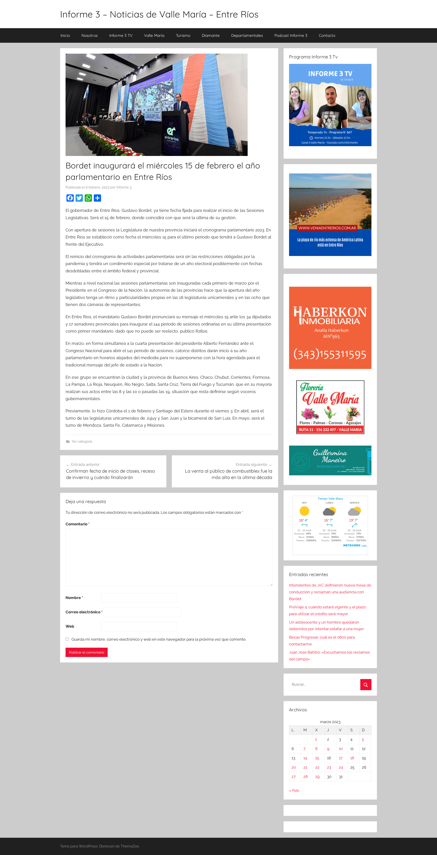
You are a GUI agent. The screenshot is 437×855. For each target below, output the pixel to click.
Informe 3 (124, 187)
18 (352, 758)
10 (341, 748)
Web (70, 626)
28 (305, 776)
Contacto (327, 35)
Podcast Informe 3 (290, 35)
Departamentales (247, 35)
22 (317, 767)
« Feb (294, 790)
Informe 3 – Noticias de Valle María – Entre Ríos (159, 14)
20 (294, 767)
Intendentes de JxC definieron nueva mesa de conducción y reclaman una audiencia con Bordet (330, 592)
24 (341, 767)
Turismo (183, 35)
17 (341, 758)
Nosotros (89, 35)
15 (317, 758)
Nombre (74, 597)
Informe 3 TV (120, 35)
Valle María (154, 35)
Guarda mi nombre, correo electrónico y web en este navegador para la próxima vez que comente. (158, 639)
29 (317, 776)
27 (294, 776)
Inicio (65, 35)
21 (305, 767)
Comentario (78, 524)
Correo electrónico (84, 612)
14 (305, 758)
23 (329, 767)
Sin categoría (82, 441)
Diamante (211, 35)
